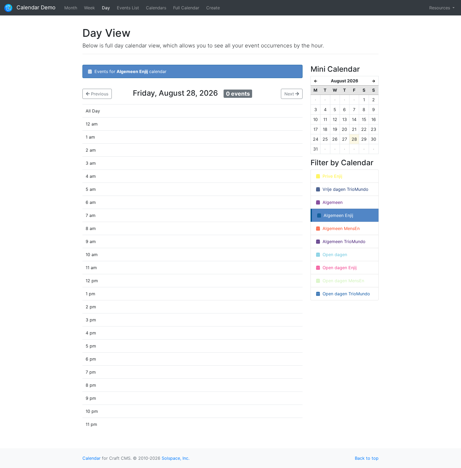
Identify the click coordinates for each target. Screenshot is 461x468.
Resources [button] (440, 7)
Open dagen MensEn (342, 280)
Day (106, 7)
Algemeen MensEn (340, 228)
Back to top (367, 458)
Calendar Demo (35, 7)
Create (213, 7)
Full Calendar (186, 7)
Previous (99, 93)
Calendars (156, 7)
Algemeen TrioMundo (342, 241)
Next (289, 93)
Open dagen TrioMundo (345, 293)
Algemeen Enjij (337, 215)
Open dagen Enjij (338, 267)
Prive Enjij (331, 176)
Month (70, 7)
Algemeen (331, 202)
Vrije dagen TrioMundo (344, 189)
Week (89, 7)
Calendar (91, 458)
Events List (128, 7)
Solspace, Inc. (175, 458)
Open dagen (333, 254)
